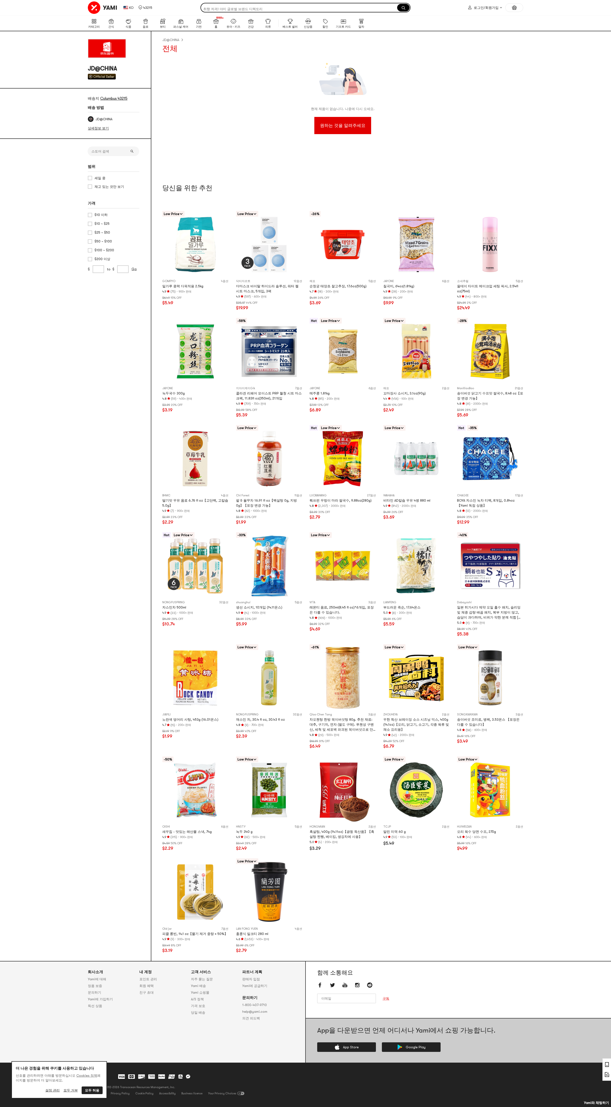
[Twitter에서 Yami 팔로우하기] (332, 985)
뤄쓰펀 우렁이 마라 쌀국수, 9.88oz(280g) (341, 500)
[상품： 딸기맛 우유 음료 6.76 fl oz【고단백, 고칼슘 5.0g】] (195, 458)
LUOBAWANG (318, 495)
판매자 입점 (251, 979)
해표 (312, 281)
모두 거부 (70, 1090)
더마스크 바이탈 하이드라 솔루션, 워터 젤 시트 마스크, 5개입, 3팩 (267, 288)
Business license (191, 1093)
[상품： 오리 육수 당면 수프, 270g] (490, 790)
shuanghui (243, 602)
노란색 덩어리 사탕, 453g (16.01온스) (190, 719)
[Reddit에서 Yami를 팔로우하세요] (370, 985)
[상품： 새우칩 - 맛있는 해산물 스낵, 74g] (195, 790)
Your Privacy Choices (222, 1093)
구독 (386, 998)
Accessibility (167, 1093)
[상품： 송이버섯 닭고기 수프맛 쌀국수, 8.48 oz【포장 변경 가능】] (490, 351)
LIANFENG (389, 602)
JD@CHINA (170, 40)
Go (134, 269)
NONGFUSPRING (173, 602)
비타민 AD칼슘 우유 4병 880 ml (406, 500)
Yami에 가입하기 (100, 999)
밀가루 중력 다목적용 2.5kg (182, 286)
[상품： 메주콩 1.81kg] (343, 351)
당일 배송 (198, 1012)
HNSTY (241, 826)
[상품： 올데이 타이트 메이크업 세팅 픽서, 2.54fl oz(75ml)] (490, 244)
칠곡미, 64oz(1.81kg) (398, 286)
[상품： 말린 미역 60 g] (416, 790)
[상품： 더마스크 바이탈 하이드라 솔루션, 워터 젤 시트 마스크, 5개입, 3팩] (269, 244)
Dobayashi (464, 602)
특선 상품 (95, 1006)
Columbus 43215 (113, 98)
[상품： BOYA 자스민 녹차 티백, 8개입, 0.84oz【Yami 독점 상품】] (490, 458)
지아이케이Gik (245, 388)
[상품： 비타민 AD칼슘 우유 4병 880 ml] (416, 458)
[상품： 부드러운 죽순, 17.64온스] (416, 566)
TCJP (387, 826)
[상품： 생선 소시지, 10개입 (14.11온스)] (269, 566)
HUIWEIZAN (464, 826)
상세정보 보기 (98, 128)
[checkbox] (113, 178)
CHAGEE (463, 495)
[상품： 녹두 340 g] (269, 790)
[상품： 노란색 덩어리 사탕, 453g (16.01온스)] (195, 678)
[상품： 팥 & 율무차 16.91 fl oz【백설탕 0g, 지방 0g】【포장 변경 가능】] (269, 458)
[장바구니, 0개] (514, 7)
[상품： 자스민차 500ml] (195, 566)
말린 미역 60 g (394, 832)
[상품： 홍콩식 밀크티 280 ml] (269, 892)
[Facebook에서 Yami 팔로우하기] (320, 985)
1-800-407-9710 (254, 1005)
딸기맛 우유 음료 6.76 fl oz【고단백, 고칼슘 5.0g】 (195, 502)
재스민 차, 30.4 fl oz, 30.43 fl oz (260, 719)
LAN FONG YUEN (247, 928)
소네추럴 (463, 281)
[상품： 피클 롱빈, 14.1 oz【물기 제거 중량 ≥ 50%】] (195, 892)
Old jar (167, 928)
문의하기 (94, 992)
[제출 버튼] (132, 151)
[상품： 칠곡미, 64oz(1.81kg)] (416, 244)
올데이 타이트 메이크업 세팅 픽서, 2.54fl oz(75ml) (487, 288)
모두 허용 (92, 1090)
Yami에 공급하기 (254, 986)
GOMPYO (168, 281)
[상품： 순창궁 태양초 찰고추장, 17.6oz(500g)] (343, 244)
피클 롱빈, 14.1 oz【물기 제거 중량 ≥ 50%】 (195, 934)
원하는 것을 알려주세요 (342, 125)
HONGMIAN (317, 826)
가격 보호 (198, 1006)
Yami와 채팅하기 (596, 1103)
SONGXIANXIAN (467, 714)
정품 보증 (95, 986)
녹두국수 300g (173, 393)
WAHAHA (389, 495)
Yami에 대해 (97, 979)
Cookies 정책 (86, 1075)
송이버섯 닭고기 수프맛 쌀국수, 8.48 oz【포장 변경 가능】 (490, 395)
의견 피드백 (251, 1018)
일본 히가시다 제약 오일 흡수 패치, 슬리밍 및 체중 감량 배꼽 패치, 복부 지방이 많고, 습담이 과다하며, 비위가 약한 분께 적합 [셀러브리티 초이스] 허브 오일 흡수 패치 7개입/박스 (489, 612)
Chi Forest (242, 495)
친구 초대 (146, 992)
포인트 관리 (148, 979)
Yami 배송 (198, 986)
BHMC (166, 495)
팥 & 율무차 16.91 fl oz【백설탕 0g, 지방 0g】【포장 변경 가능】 (266, 502)
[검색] (403, 7)
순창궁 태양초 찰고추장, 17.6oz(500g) (338, 286)
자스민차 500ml (174, 607)
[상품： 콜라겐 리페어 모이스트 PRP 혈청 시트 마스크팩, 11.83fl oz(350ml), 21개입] (269, 351)
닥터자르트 (243, 281)
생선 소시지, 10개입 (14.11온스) (259, 607)
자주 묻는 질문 (202, 979)
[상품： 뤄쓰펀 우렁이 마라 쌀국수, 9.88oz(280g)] (343, 458)
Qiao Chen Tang (321, 714)
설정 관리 (52, 1090)
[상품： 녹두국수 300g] (195, 351)
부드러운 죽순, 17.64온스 (402, 607)
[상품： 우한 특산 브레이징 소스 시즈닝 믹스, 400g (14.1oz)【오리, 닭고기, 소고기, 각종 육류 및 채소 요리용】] (416, 678)
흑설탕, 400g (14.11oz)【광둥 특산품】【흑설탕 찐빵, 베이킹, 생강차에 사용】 (342, 834)
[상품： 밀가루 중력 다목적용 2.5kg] (195, 244)
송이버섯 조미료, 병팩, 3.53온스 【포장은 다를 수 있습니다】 (488, 722)
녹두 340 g (244, 832)
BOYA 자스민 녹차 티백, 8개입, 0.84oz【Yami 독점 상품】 (486, 502)
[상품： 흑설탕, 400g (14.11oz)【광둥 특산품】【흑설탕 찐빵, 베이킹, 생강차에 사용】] (343, 790)
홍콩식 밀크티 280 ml (252, 934)
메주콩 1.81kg (320, 393)
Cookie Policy (144, 1093)
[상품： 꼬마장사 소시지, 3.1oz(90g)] (416, 351)
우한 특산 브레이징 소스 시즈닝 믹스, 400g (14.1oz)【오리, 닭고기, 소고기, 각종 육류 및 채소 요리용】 (416, 724)
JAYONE (388, 281)
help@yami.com (254, 1011)
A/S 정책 (197, 999)
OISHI (166, 826)
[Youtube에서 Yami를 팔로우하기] (345, 985)
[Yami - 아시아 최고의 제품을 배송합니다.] (102, 7)
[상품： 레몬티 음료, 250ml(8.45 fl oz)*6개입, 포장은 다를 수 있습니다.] (343, 566)
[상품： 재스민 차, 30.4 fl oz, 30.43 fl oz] (269, 678)
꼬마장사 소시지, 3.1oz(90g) (404, 393)
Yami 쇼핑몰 (200, 992)
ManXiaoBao (465, 388)
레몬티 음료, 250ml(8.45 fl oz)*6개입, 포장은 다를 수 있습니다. (342, 609)
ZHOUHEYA (390, 714)
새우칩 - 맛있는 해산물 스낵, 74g (187, 832)
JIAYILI (166, 714)
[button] (145, 7)
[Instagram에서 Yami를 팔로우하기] (357, 985)
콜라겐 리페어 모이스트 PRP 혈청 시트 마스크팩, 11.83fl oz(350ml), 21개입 (269, 395)
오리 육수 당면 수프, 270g (476, 832)
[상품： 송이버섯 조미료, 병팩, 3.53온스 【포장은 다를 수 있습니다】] (490, 678)
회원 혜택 (146, 986)
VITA (312, 602)
